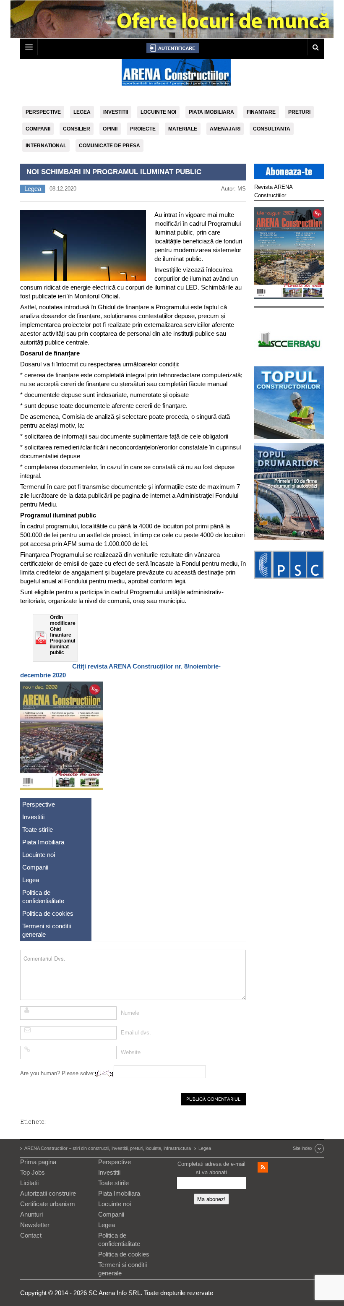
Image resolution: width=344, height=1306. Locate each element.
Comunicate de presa (109, 146)
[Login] (172, 48)
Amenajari (225, 129)
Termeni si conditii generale (46, 930)
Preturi (299, 112)
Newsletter (35, 1224)
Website (131, 1052)
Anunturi (31, 1214)
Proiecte (143, 129)
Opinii (110, 129)
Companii (38, 129)
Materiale (182, 129)
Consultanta (271, 129)
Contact (31, 1235)
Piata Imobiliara (211, 112)
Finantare (261, 112)
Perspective (43, 112)
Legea (82, 112)
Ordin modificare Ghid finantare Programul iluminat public (63, 635)
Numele (130, 1013)
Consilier (76, 129)
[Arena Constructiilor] (176, 74)
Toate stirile (37, 829)
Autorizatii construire (48, 1193)
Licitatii (29, 1182)
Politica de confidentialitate (43, 896)
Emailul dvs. (136, 1032)
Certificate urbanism (47, 1203)
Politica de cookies (47, 913)
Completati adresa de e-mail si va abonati (211, 1168)
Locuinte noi (158, 112)
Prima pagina (38, 1161)
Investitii (115, 112)
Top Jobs (32, 1172)
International (46, 146)
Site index (303, 1148)
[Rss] (263, 1167)
